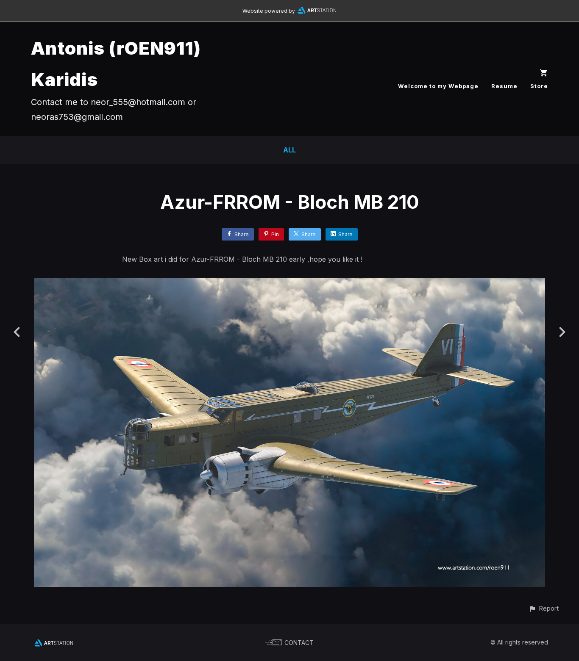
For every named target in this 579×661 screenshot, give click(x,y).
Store (539, 86)
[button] (543, 608)
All (289, 150)
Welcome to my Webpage (438, 86)
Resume (504, 86)
